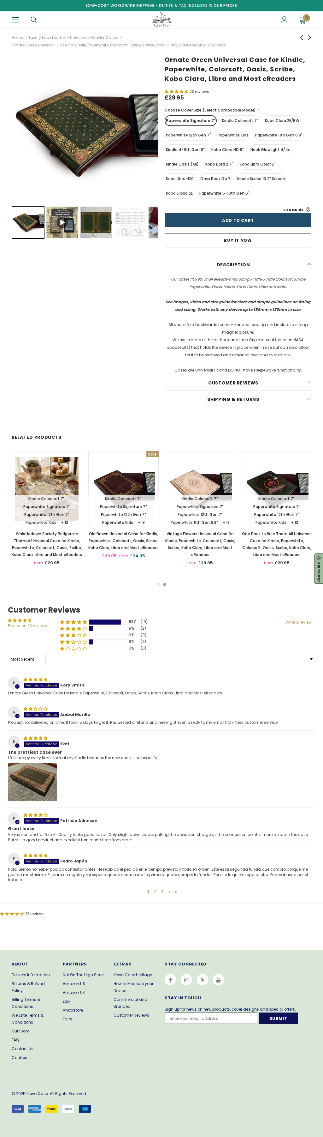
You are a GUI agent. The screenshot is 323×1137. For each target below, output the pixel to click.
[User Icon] (284, 19)
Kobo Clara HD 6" (227, 149)
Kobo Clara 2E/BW (282, 120)
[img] (36, 679)
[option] (47, 510)
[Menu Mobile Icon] (15, 20)
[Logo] (161, 19)
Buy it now (238, 240)
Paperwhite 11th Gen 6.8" (278, 135)
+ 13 (64, 522)
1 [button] (158, 584)
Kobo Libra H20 (180, 178)
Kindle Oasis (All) (182, 164)
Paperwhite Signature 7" (190, 120)
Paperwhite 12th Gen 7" (188, 135)
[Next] (149, 131)
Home (17, 37)
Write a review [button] (298, 622)
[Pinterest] (202, 979)
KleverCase (37, 1093)
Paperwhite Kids (233, 135)
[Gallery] (85, 149)
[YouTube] (218, 979)
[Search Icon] (34, 20)
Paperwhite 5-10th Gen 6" (224, 193)
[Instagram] (186, 979)
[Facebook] (170, 979)
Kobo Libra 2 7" (219, 164)
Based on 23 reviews (27, 625)
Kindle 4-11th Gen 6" (185, 149)
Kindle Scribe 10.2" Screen (261, 178)
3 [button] (162, 891)
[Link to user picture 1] (32, 782)
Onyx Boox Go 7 (215, 178)
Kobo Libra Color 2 (257, 164)
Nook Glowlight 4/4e (270, 149)
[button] (177, 91)
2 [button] (164, 584)
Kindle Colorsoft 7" (240, 120)
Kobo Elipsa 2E (179, 193)
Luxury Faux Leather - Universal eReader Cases (73, 37)
